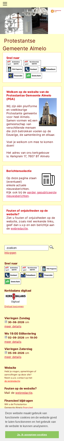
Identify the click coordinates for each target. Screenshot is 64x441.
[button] (49, 426)
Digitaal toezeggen (14, 306)
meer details (12, 326)
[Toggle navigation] (5, 3)
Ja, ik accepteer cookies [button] (32, 434)
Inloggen (10, 252)
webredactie (19, 228)
